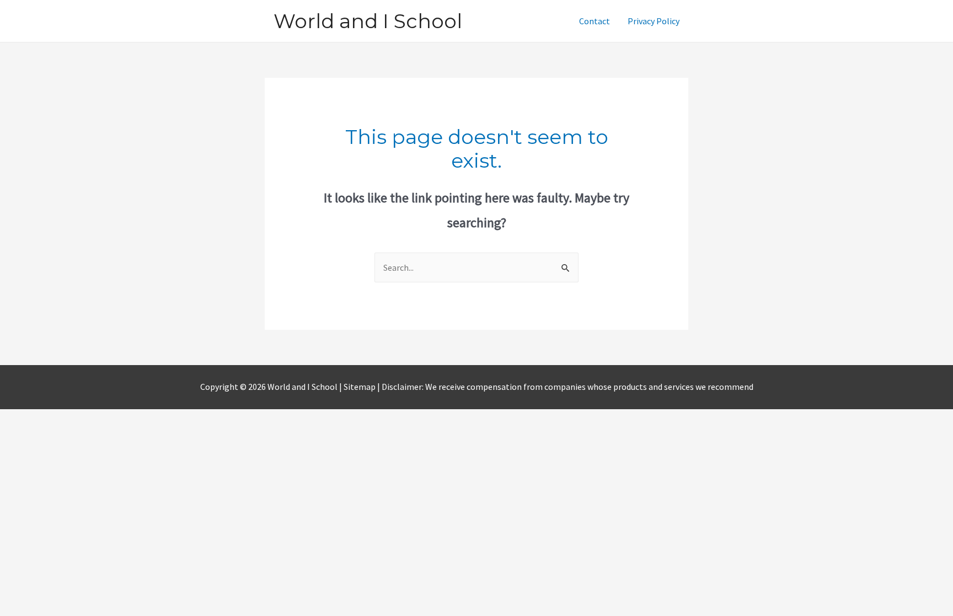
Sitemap (360, 386)
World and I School (368, 21)
